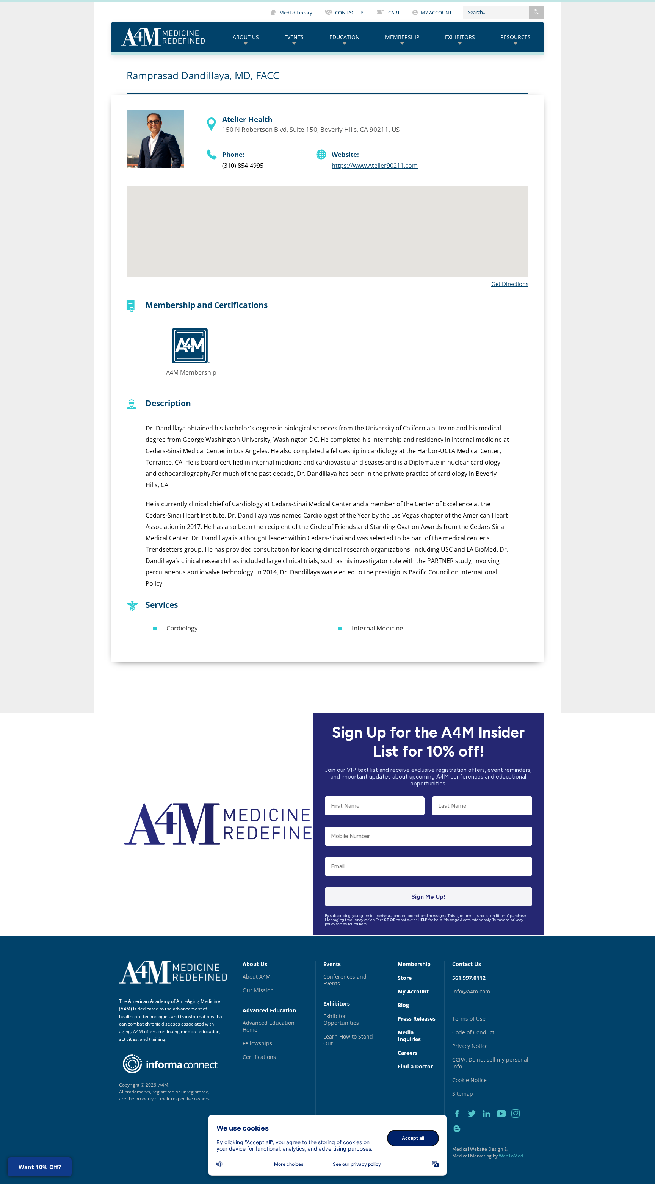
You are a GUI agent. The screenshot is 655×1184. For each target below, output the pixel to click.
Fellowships (257, 1043)
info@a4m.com (471, 991)
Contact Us (466, 964)
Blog (403, 1005)
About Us (246, 37)
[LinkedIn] (489, 1122)
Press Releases (417, 1018)
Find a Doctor (415, 1066)
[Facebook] (459, 1122)
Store (405, 977)
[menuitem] (246, 37)
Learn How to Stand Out (348, 1040)
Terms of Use (469, 1018)
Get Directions (509, 284)
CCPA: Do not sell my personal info (490, 1063)
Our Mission (258, 990)
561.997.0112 (469, 977)
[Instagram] (518, 1122)
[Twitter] (474, 1122)
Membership (402, 37)
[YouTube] (504, 1122)
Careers (407, 1052)
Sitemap (462, 1093)
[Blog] (458, 1137)
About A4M (257, 976)
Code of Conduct (473, 1032)
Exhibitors (460, 37)
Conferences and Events (345, 980)
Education (344, 37)
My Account (413, 991)
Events (294, 37)
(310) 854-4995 (242, 165)
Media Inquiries (409, 1036)
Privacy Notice (470, 1045)
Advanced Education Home (269, 1026)
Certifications (259, 1056)
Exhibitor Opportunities (341, 1019)
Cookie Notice (469, 1080)
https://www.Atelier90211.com (375, 165)
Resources (515, 37)
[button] (536, 12)
